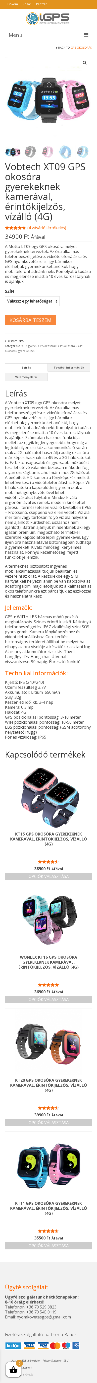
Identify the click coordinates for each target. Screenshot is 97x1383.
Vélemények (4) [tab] (26, 377)
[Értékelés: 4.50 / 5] (48, 862)
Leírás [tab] (26, 367)
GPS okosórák (81, 47)
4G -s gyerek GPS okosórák (38, 346)
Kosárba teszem (30, 320)
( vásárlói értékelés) (46, 227)
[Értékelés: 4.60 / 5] (48, 1231)
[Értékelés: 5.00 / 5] (48, 985)
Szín (9, 291)
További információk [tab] (69, 367)
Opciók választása (49, 876)
